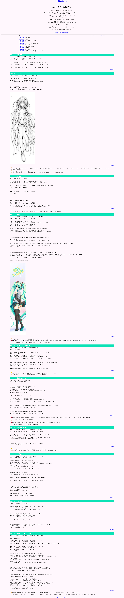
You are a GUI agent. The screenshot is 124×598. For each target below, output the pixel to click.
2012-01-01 (21, 50)
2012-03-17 (21, 40)
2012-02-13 (21, 43)
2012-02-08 (21, 45)
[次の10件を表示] (98, 35)
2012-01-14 (21, 49)
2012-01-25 (21, 47)
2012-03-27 (21, 37)
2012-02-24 (21, 42)
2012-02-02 (21, 46)
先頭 (111, 69)
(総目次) (93, 35)
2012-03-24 (21, 39)
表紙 (104, 35)
